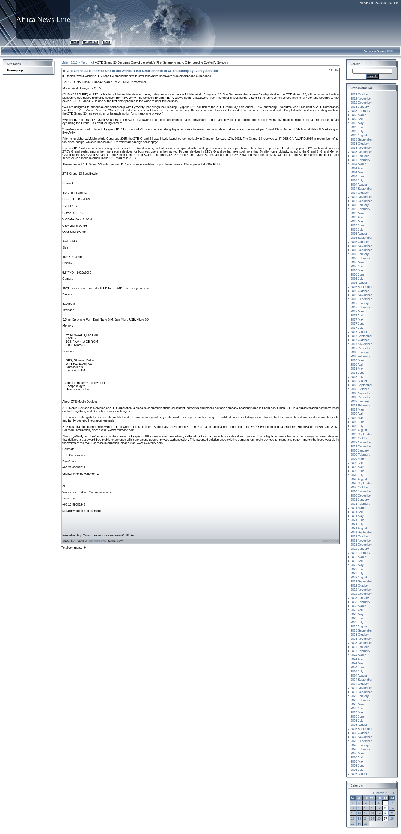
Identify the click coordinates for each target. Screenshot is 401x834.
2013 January (360, 106)
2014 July (357, 180)
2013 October (360, 143)
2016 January (360, 254)
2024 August (359, 675)
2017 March (358, 311)
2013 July (357, 131)
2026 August (359, 773)
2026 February (360, 749)
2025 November (361, 737)
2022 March (358, 556)
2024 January (360, 646)
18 (372, 813)
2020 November (361, 491)
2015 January (360, 205)
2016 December (361, 299)
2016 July (357, 278)
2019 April (357, 413)
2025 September (361, 728)
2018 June (357, 372)
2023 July (357, 622)
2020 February (360, 454)
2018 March (358, 360)
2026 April (357, 757)
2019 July (357, 426)
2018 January (360, 352)
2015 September (361, 237)
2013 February (360, 110)
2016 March (358, 262)
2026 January (360, 745)
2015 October (360, 241)
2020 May (357, 466)
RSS (390, 51)
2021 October (360, 536)
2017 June (357, 323)
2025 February (360, 700)
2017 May (357, 319)
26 (379, 818)
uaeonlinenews (97, 540)
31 (365, 823)
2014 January (360, 155)
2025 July (357, 720)
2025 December (361, 741)
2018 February (360, 356)
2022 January (360, 548)
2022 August (359, 577)
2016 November (361, 295)
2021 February (360, 503)
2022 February (360, 552)
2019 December (361, 446)
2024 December (361, 691)
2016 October (360, 290)
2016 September (361, 286)
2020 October (360, 487)
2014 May (357, 172)
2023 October (360, 634)
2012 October (360, 94)
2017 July (357, 327)
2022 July (357, 573)
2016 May (357, 270)
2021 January (360, 499)
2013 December (361, 151)
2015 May (357, 221)
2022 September (361, 581)
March (85, 62)
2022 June (357, 569)
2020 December (361, 495)
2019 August (359, 430)
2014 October (360, 192)
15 (352, 813)
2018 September (361, 385)
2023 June (357, 618)
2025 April (357, 708)
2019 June (357, 421)
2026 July (357, 769)
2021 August (359, 528)
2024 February (360, 651)
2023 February (360, 601)
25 (372, 818)
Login (107, 41)
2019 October (360, 438)
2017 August (359, 331)
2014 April (357, 168)
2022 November (361, 589)
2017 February (360, 307)
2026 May (357, 761)
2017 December (361, 348)
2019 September (361, 434)
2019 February (360, 405)
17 (365, 813)
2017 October (360, 340)
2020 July (357, 475)
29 (352, 823)
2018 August (359, 380)
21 (392, 813)
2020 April (357, 462)
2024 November (361, 687)
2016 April (357, 266)
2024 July (357, 671)
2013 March (358, 114)
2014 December (361, 200)
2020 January (360, 450)
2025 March (358, 704)
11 (372, 808)
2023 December (361, 642)
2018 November (361, 393)
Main (75, 41)
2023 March (358, 606)
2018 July (357, 376)
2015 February (360, 209)
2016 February (360, 258)
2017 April (357, 315)
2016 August (359, 282)
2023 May (357, 614)
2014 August (359, 184)
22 (352, 818)
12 (379, 808)
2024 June (357, 667)
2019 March (358, 409)
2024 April (357, 659)
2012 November (361, 98)
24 (365, 818)
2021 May (357, 516)
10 (365, 808)
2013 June (357, 127)
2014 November (361, 196)
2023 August (359, 626)
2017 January (360, 303)
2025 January (360, 696)
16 (359, 813)
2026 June (357, 765)
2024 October (360, 683)
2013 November (361, 147)
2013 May (357, 123)
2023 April (357, 610)
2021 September (361, 532)
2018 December (361, 397)
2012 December (361, 102)
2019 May (357, 417)
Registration (91, 41)
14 (392, 808)
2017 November (361, 344)
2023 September (361, 630)
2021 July (357, 524)
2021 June (357, 520)
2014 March (358, 164)
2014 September (361, 188)
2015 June (357, 225)
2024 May (357, 663)
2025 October (360, 732)
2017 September (361, 335)
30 (359, 823)
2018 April (357, 364)
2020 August (359, 479)
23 (359, 818)
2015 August (359, 233)
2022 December (361, 593)
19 (379, 813)
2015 (74, 62)
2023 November (361, 638)
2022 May (357, 565)
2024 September (361, 679)
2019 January (360, 401)
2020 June (357, 471)
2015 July (357, 229)
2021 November (361, 540)
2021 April (357, 511)
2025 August (359, 724)
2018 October (360, 389)
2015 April (357, 217)
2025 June (357, 716)
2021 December (361, 544)
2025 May (357, 712)
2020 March (358, 458)
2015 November (361, 245)
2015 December (361, 250)
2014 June (357, 176)
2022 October (360, 585)
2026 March (358, 753)
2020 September (361, 483)
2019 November (361, 442)
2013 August (359, 135)
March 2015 (383, 792)
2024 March (358, 655)
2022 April (357, 561)
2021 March (358, 507)
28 (392, 818)
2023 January (360, 597)
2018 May (357, 368)
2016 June (357, 274)
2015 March (358, 213)
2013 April (357, 119)
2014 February (360, 160)
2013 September (361, 139)
